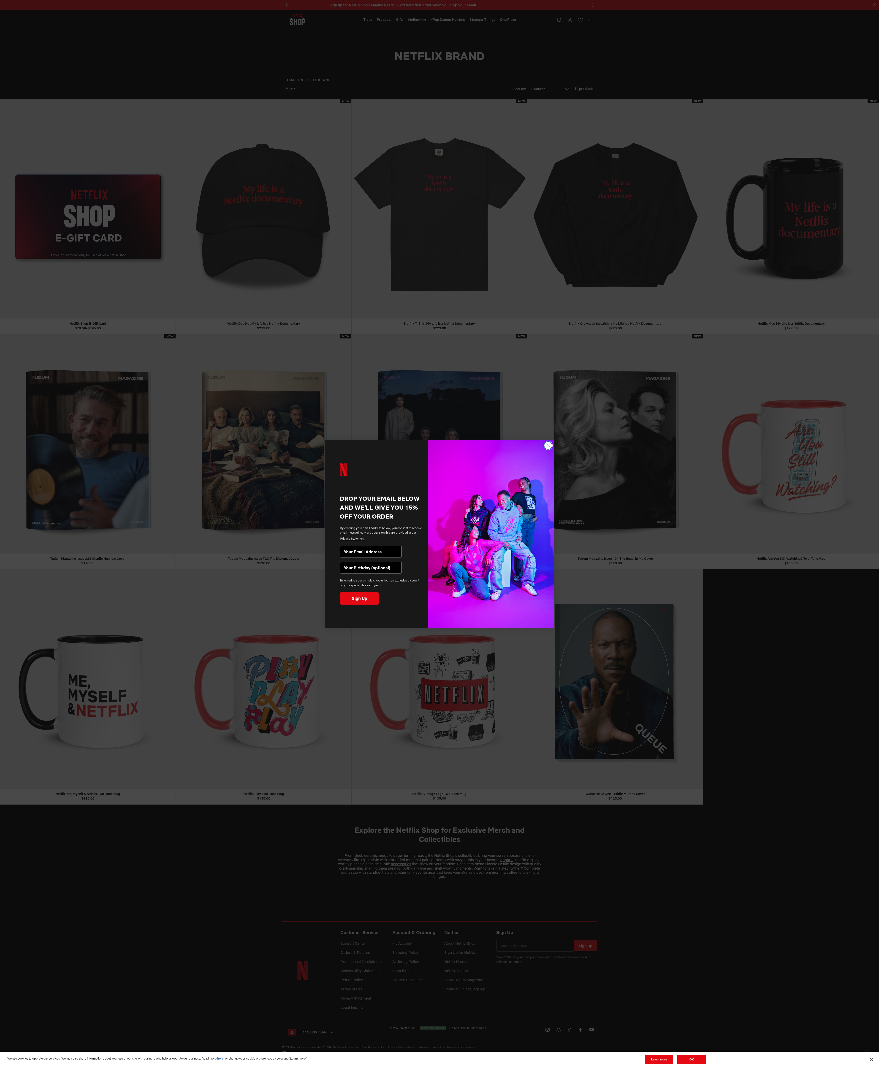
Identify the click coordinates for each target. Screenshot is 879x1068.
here (220, 1058)
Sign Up (359, 598)
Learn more (659, 1059)
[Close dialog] (548, 445)
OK (691, 1059)
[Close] (872, 1059)
